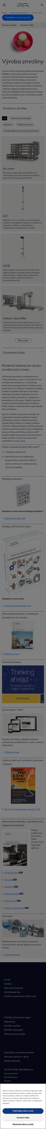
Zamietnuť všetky (23, 1117)
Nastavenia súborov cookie (23, 1124)
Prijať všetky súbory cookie (23, 1111)
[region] (23, 1106)
